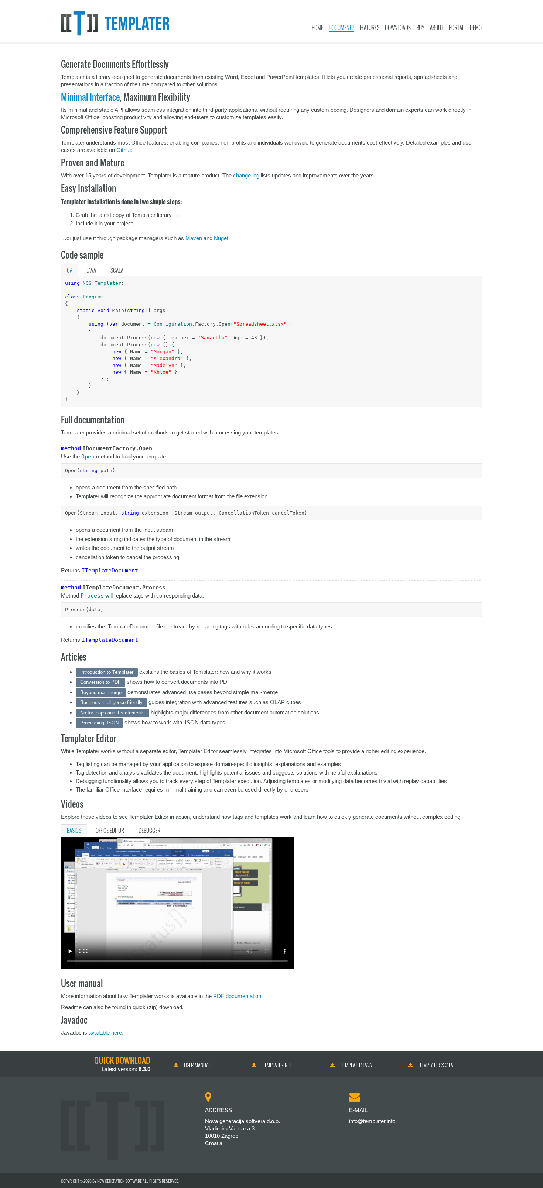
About (436, 27)
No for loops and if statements (112, 713)
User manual (197, 1065)
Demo (476, 27)
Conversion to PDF (100, 682)
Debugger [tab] (149, 830)
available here (105, 1032)
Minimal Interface (90, 97)
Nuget (221, 238)
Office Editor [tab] (110, 830)
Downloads (398, 27)
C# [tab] (69, 270)
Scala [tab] (116, 270)
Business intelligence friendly (111, 702)
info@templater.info (372, 1121)
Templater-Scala (436, 1065)
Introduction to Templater (106, 672)
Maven (193, 238)
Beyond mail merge (101, 692)
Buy (420, 27)
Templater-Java (356, 1065)
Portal (456, 27)
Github (124, 150)
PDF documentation (237, 996)
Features (369, 27)
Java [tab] (91, 270)
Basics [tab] (74, 830)
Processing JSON (99, 722)
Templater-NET (276, 1065)
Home (317, 27)
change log (246, 175)
